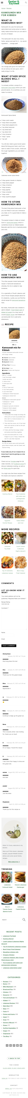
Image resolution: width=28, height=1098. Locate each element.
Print (15, 344)
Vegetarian (6, 1033)
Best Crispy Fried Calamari (11, 949)
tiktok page (7, 468)
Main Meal (6, 1006)
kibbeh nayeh (10, 314)
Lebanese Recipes (9, 1003)
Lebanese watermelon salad (12, 968)
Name (3, 632)
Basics (5, 984)
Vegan (5, 1031)
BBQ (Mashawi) (8, 986)
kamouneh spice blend (8, 87)
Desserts (6, 995)
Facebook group (19, 464)
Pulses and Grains (9, 1014)
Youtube (13, 461)
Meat (4, 1008)
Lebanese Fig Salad (9, 936)
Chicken (5, 992)
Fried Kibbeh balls (16, 310)
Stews (5, 1025)
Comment (5, 608)
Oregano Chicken (8, 955)
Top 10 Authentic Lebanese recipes (14, 946)
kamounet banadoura (18, 300)
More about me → (14, 862)
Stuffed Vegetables (9, 1028)
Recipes (9, 8)
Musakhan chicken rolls (10, 952)
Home (3, 8)
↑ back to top (14, 1058)
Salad (5, 1017)
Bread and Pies (8, 989)
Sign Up (4, 1078)
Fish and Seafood (8, 997)
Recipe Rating (5, 602)
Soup (4, 1019)
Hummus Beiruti (8, 939)
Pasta (5, 1011)
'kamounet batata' (12, 222)
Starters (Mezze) (8, 1022)
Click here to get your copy (14, 1068)
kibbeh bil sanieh (6, 312)
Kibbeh (5, 1000)
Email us (8, 1088)
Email (3, 639)
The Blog (6, 1036)
